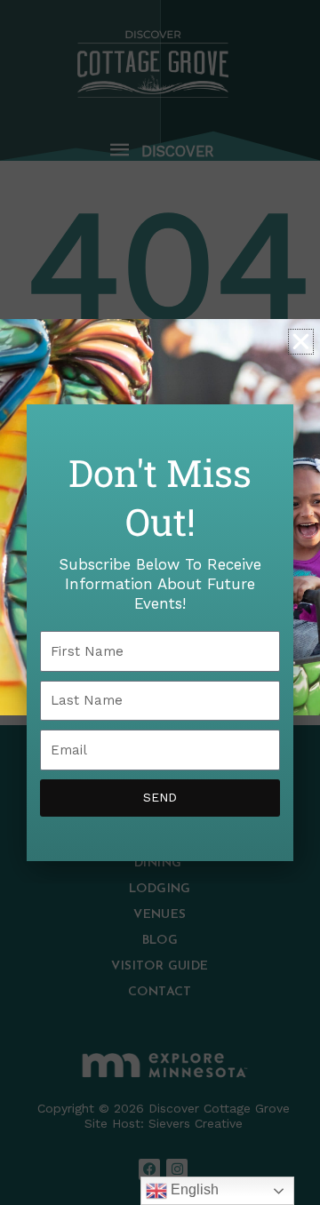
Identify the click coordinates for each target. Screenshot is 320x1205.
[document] (160, 602)
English (193, 1189)
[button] (301, 342)
